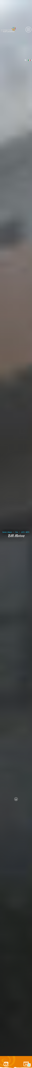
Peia (16, 532)
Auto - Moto (25, 532)
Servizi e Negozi (7, 532)
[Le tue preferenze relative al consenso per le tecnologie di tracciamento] (29, 1065)
